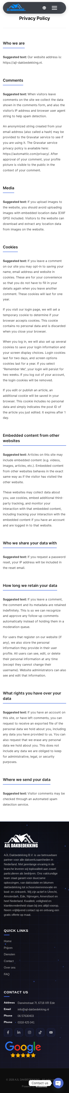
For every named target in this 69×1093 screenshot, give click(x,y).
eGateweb (41, 1086)
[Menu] (51, 8)
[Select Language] (44, 8)
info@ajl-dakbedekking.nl (33, 1009)
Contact (9, 961)
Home (8, 941)
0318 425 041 (26, 1022)
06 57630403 (26, 1015)
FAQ (7, 974)
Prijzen (8, 947)
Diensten (9, 954)
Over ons (10, 967)
